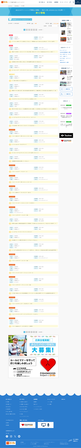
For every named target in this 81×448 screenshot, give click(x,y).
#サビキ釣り (62, 58)
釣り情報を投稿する (76, 440)
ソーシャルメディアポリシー (49, 442)
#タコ (61, 56)
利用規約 (22, 442)
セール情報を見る (66, 89)
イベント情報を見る (67, 94)
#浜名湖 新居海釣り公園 (65, 52)
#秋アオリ (62, 60)
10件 (32, 23)
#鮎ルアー (65, 56)
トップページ (10, 5)
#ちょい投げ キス (63, 54)
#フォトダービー (63, 50)
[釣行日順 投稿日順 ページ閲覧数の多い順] (52, 25)
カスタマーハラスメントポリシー (66, 442)
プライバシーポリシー (34, 442)
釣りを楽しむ (17, 5)
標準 (51, 23)
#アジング (68, 58)
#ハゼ (69, 54)
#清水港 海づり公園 (64, 62)
